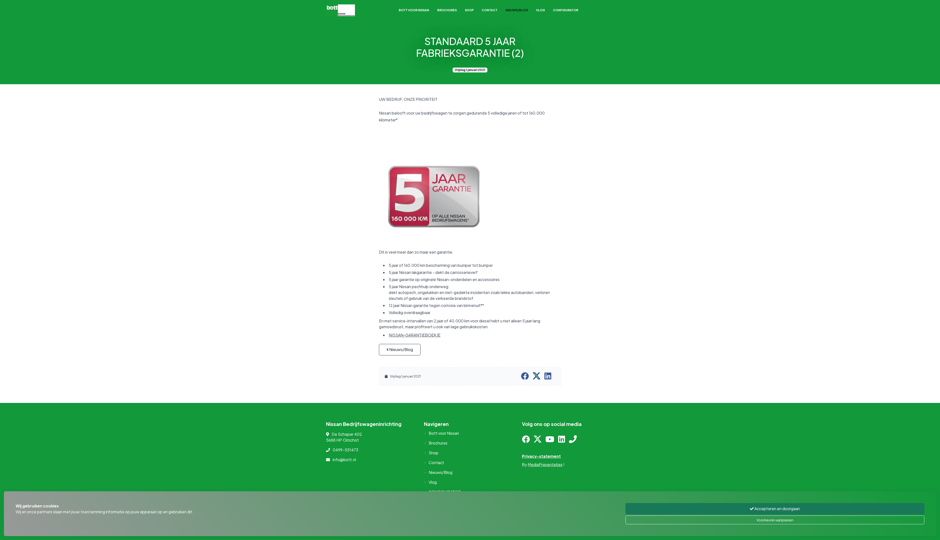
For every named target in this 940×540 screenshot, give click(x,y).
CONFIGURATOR (565, 10)
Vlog (540, 10)
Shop (469, 10)
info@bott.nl (344, 459)
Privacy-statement (541, 456)
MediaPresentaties (545, 464)
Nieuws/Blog (516, 10)
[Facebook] (526, 440)
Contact (489, 10)
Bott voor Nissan (414, 10)
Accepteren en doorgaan (777, 508)
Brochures (447, 10)
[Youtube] (549, 440)
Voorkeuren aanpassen (774, 520)
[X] (537, 440)
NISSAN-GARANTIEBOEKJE (414, 335)
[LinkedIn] (561, 440)
